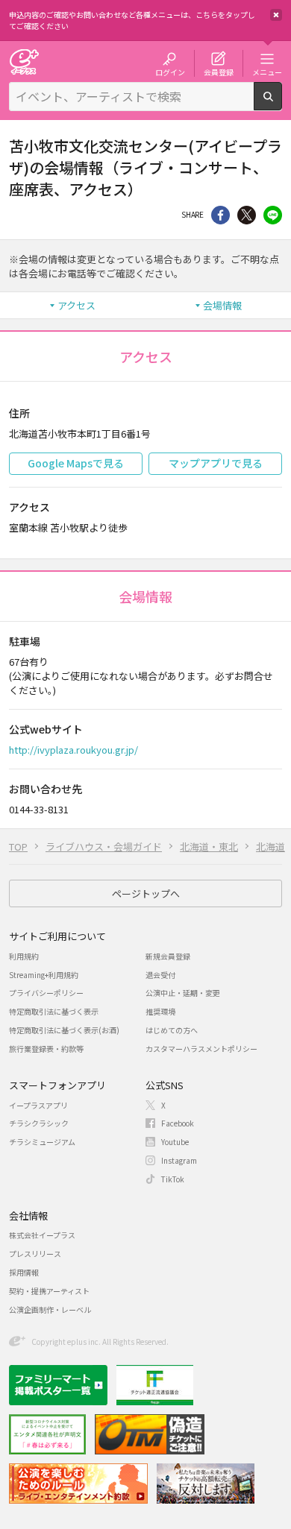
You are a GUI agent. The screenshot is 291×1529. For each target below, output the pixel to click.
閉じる (276, 15)
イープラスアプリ (38, 1105)
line (272, 215)
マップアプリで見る (216, 462)
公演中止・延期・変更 (183, 992)
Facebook (177, 1123)
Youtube (175, 1141)
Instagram (179, 1160)
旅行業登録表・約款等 (46, 1048)
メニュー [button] (267, 71)
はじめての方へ (172, 1029)
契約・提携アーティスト (49, 1290)
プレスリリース (35, 1253)
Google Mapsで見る (76, 462)
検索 (281, 104)
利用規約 (24, 956)
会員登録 (219, 71)
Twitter (246, 215)
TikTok (172, 1179)
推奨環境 (160, 1011)
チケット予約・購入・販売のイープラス (24, 61)
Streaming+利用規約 (43, 974)
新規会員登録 (168, 956)
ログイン (170, 71)
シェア (220, 215)
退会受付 (160, 974)
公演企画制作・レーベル (50, 1309)
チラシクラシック (39, 1123)
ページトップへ (146, 893)
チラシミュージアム (42, 1141)
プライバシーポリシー (46, 992)
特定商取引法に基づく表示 (53, 1011)
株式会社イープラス (42, 1234)
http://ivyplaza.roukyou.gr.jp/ (73, 750)
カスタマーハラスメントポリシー (201, 1048)
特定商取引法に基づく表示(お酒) (64, 1029)
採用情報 (24, 1272)
